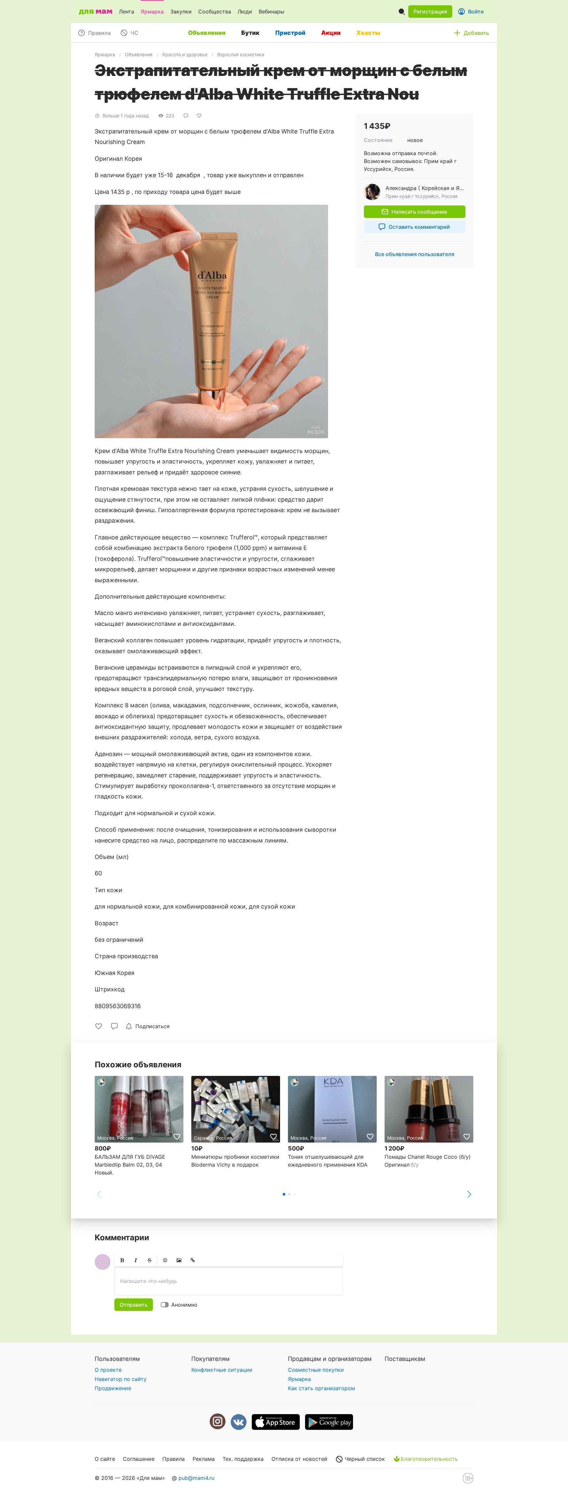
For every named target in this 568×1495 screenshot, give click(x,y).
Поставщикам (405, 1358)
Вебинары (271, 11)
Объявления (139, 54)
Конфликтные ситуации (221, 1369)
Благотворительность (429, 1459)
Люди (245, 11)
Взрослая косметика (240, 54)
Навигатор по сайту (121, 1379)
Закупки (181, 11)
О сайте (105, 1459)
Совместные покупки (316, 1369)
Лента (126, 11)
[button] (430, 11)
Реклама (204, 1459)
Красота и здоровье (184, 54)
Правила (173, 1459)
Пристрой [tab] (290, 32)
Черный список (364, 1459)
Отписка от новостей (299, 1459)
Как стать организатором (321, 1388)
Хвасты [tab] (368, 32)
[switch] (180, 1304)
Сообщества (214, 11)
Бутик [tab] (250, 32)
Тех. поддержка (243, 1459)
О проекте (108, 1369)
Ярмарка (152, 11)
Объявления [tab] (206, 32)
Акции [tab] (331, 32)
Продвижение (113, 1388)
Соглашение (138, 1459)
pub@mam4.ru (196, 1478)
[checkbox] (148, 1026)
